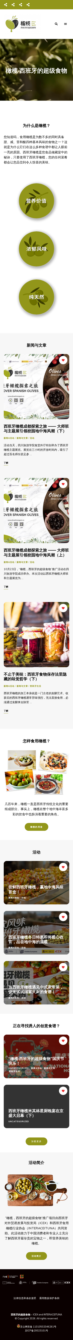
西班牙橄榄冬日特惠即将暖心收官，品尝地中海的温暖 (35, 939)
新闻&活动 (9, 438)
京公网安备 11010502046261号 (38, 1326)
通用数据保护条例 (49, 1298)
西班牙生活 (35, 686)
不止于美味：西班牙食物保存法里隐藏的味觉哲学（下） (35, 676)
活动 (32, 438)
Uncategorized (18, 1068)
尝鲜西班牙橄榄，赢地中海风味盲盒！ (35, 889)
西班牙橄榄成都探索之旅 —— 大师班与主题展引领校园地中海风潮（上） (36, 552)
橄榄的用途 (36, 827)
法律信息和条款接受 (24, 1298)
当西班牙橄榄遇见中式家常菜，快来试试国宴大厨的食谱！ (35, 989)
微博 (13, 4)
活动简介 (37, 1256)
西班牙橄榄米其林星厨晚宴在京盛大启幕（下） (35, 1113)
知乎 (28, 4)
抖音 (20, 4)
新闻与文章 (22, 438)
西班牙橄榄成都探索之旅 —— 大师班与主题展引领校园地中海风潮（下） (36, 428)
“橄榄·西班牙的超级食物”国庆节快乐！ (36, 1061)
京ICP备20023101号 (36, 1330)
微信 (5, 4)
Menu (65, 24)
